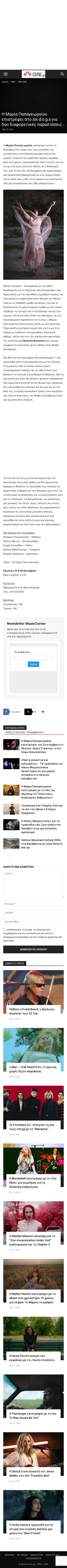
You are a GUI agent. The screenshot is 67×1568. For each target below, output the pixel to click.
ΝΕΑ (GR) (22, 81)
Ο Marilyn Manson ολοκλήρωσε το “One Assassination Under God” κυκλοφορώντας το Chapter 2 (32, 1240)
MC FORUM (22, 1555)
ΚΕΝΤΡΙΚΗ (9, 1555)
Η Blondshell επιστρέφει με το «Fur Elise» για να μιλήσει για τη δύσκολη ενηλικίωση (33, 1183)
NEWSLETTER (37, 1555)
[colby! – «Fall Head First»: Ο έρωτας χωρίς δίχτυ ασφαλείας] (33, 1049)
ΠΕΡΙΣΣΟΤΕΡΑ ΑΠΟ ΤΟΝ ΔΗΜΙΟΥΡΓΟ (24, 732)
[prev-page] (5, 856)
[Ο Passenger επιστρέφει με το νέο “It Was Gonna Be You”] (33, 1396)
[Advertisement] (33, 35)
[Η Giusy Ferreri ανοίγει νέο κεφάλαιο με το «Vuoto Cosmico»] (33, 1338)
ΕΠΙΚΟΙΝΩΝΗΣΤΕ (33, 1558)
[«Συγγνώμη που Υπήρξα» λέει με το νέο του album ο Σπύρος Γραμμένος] (11, 809)
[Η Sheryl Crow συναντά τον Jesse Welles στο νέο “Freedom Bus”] (33, 1454)
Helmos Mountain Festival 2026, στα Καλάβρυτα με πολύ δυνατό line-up (41, 843)
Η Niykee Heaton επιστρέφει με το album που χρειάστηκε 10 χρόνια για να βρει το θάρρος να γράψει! (32, 1298)
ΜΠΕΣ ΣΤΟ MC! (53, 1555)
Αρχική (5, 81)
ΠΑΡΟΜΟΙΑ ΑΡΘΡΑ (15, 728)
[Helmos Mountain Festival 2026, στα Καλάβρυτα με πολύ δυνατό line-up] (11, 843)
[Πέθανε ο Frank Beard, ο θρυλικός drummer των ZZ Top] (33, 992)
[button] (5, 74)
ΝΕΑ (13, 81)
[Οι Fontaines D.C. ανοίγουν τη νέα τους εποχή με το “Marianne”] (33, 1107)
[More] (43, 712)
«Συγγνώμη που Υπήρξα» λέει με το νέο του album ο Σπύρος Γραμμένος (42, 809)
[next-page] (10, 856)
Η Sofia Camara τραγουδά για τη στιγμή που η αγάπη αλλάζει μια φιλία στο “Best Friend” (31, 1529)
